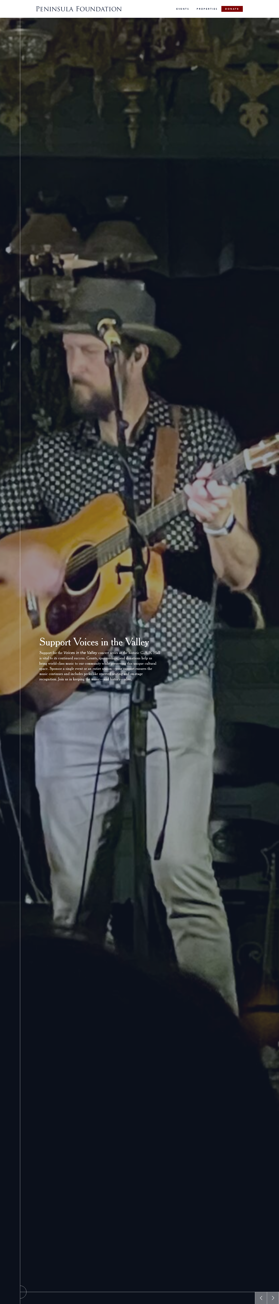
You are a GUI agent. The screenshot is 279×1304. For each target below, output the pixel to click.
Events (182, 9)
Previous (261, 1298)
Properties (207, 9)
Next (273, 1298)
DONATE (232, 9)
